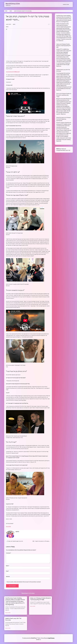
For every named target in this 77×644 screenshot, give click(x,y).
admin (14, 24)
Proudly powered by (29, 638)
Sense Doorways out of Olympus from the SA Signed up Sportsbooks (63, 119)
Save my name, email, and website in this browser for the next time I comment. (24, 582)
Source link (8, 526)
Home (6, 11)
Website (8, 576)
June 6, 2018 (8, 24)
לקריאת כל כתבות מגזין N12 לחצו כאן (13, 71)
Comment (8, 553)
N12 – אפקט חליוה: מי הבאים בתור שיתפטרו (41, 541)
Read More (7, 612)
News (11, 11)
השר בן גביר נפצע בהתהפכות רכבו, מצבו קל (15, 541)
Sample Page (66, 4)
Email (7, 571)
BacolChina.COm (13, 4)
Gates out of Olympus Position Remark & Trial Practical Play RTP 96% (63, 45)
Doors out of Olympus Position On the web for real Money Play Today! (63, 95)
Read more (60, 40)
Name (7, 565)
